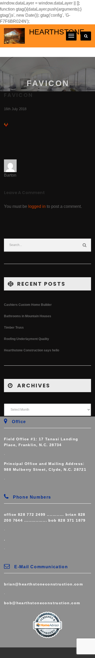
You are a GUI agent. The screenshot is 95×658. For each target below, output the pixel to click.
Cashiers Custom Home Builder (28, 305)
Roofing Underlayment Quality (26, 339)
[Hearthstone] (14, 35)
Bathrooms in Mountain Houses (27, 316)
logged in (37, 206)
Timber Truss (14, 327)
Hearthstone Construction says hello (31, 350)
